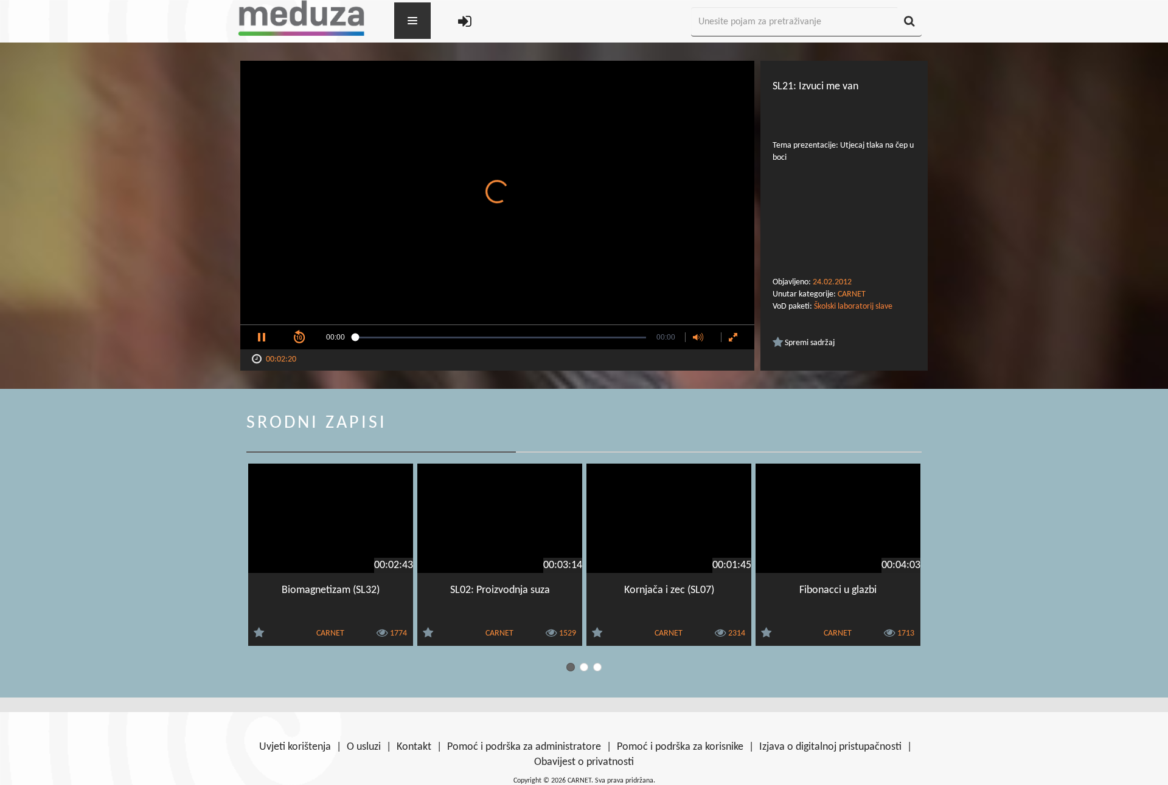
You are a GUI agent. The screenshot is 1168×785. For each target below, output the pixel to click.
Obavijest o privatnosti (584, 762)
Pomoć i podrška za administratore (524, 747)
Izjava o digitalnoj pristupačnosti (830, 747)
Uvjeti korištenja (295, 747)
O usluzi (364, 747)
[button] (261, 337)
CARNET (852, 294)
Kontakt (414, 747)
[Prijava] (465, 22)
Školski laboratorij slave (853, 306)
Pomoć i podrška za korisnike (680, 747)
